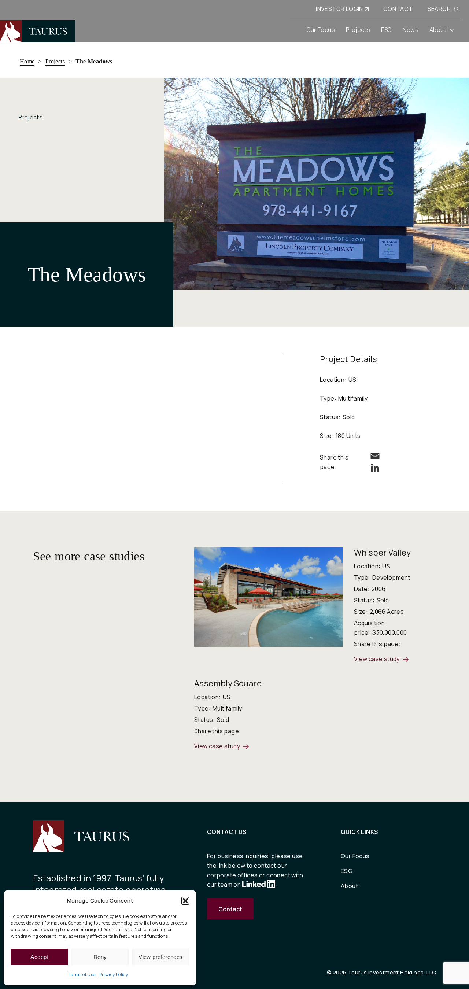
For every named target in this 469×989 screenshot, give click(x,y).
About (349, 886)
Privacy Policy (113, 974)
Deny (100, 957)
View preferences (160, 957)
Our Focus (355, 856)
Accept (39, 957)
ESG (346, 871)
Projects (55, 61)
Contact (230, 909)
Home (27, 61)
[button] (185, 900)
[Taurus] (37, 31)
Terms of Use (82, 974)
